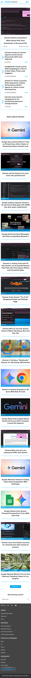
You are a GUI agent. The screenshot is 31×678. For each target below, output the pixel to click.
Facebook (8, 605)
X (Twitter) (12, 605)
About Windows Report (7, 613)
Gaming (3, 650)
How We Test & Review (7, 631)
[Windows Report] (11, 2)
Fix (1, 644)
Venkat (5, 46)
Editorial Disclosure (6, 629)
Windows (3, 652)
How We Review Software (7, 634)
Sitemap (3, 662)
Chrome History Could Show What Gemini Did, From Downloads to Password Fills (15, 40)
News (26, 62)
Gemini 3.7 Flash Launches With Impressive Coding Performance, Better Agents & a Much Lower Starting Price (16, 85)
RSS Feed (3, 659)
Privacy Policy (4, 665)
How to (2, 647)
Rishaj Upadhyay (11, 76)
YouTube (15, 605)
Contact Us (4, 616)
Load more (15, 586)
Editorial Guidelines (6, 626)
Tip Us (2, 619)
